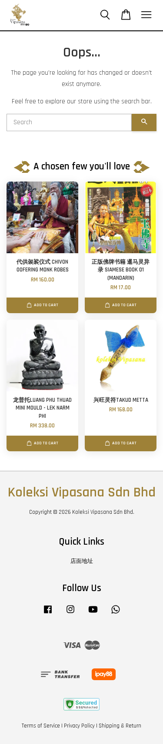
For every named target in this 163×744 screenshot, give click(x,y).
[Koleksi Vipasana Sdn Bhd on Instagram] (70, 613)
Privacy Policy (79, 725)
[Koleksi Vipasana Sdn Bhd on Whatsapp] (116, 613)
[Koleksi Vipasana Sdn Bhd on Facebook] (48, 613)
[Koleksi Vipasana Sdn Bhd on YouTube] (93, 613)
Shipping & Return (120, 725)
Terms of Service (41, 725)
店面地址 (81, 561)
